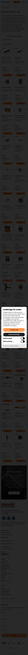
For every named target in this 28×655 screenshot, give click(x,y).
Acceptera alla (14, 330)
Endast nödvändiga (14, 334)
